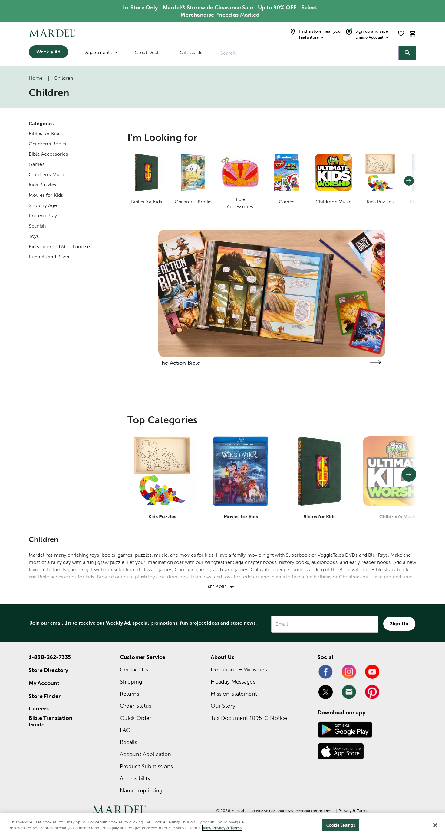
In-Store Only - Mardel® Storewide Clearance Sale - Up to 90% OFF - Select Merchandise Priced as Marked (220, 11)
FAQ (125, 730)
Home (36, 78)
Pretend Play (43, 215)
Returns (129, 694)
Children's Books (47, 143)
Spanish (37, 225)
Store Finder (45, 696)
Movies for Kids (46, 195)
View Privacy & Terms (222, 828)
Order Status (136, 706)
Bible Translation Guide (51, 721)
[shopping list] (401, 33)
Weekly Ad (48, 51)
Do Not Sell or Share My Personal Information (291, 811)
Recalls (128, 742)
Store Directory (48, 670)
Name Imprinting (141, 790)
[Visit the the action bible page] (375, 362)
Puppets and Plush (49, 256)
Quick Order (135, 718)
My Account (44, 683)
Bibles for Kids (44, 133)
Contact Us (134, 669)
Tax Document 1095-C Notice (249, 718)
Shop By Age (43, 205)
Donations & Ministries (239, 669)
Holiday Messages (233, 681)
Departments (97, 52)
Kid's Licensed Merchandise (59, 246)
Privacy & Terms (353, 810)
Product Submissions (146, 766)
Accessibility (135, 778)
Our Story (223, 706)
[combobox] (308, 53)
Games (36, 164)
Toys (34, 236)
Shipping (131, 681)
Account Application (145, 754)
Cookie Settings (340, 825)
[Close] (435, 825)
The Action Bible (179, 363)
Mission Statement (234, 694)
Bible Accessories (48, 154)
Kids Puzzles (42, 184)
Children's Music (47, 174)
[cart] (412, 33)
